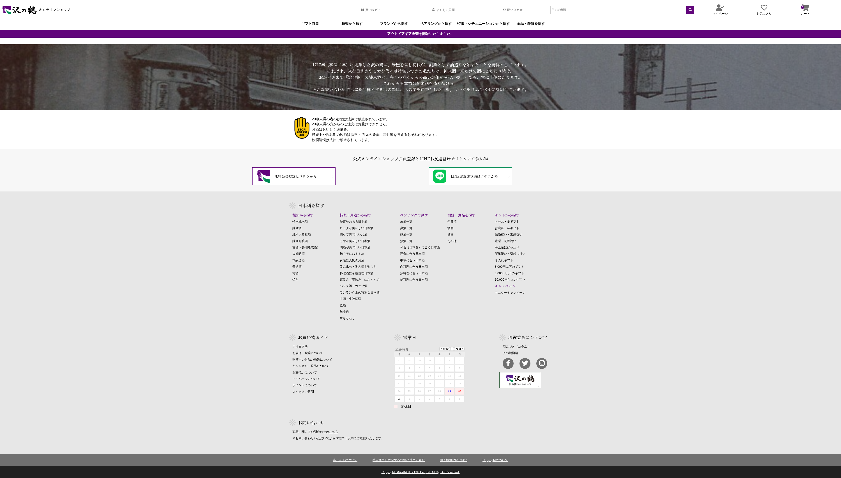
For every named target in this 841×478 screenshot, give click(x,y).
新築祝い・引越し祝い (510, 253)
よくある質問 (445, 9)
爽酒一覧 (406, 228)
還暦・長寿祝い (505, 241)
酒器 (450, 234)
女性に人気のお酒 (352, 260)
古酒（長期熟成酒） (306, 247)
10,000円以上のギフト (510, 279)
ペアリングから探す (436, 23)
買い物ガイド (374, 9)
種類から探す (352, 23)
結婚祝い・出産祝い (508, 234)
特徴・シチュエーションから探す (483, 23)
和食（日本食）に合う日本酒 (420, 247)
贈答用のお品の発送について (312, 359)
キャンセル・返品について (310, 365)
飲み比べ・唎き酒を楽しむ (358, 266)
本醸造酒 (298, 260)
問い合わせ (515, 9)
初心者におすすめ (352, 253)
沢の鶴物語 (510, 352)
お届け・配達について (307, 352)
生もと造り (347, 318)
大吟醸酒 (298, 253)
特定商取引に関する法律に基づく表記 (399, 460)
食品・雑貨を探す (531, 23)
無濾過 (344, 311)
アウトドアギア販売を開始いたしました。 (420, 33)
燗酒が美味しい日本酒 (355, 247)
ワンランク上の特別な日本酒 (360, 292)
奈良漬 (452, 221)
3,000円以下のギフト (509, 266)
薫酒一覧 (406, 221)
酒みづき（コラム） (516, 346)
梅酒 (295, 273)
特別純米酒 (300, 221)
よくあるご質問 (303, 391)
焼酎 (295, 279)
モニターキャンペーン (510, 292)
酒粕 (450, 228)
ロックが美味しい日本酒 (356, 228)
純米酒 (297, 228)
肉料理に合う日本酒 (414, 266)
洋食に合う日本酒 (412, 253)
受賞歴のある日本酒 (353, 221)
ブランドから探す (394, 23)
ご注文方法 (300, 346)
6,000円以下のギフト (509, 273)
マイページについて (306, 378)
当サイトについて (345, 460)
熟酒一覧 (406, 241)
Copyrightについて (495, 460)
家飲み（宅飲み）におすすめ (360, 279)
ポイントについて (304, 385)
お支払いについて (304, 372)
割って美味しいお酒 (353, 234)
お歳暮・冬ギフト (507, 228)
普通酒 (297, 266)
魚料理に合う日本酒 (414, 273)
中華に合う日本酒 (412, 260)
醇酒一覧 (406, 234)
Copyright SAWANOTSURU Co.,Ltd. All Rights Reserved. (421, 472)
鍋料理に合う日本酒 (414, 279)
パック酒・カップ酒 (353, 285)
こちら (333, 431)
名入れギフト (504, 260)
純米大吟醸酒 (301, 234)
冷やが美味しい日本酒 (355, 241)
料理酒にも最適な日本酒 (356, 273)
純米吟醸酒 (300, 241)
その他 (452, 241)
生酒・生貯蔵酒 (350, 298)
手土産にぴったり (507, 247)
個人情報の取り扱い (453, 460)
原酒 (343, 305)
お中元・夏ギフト (507, 221)
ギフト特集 (310, 23)
